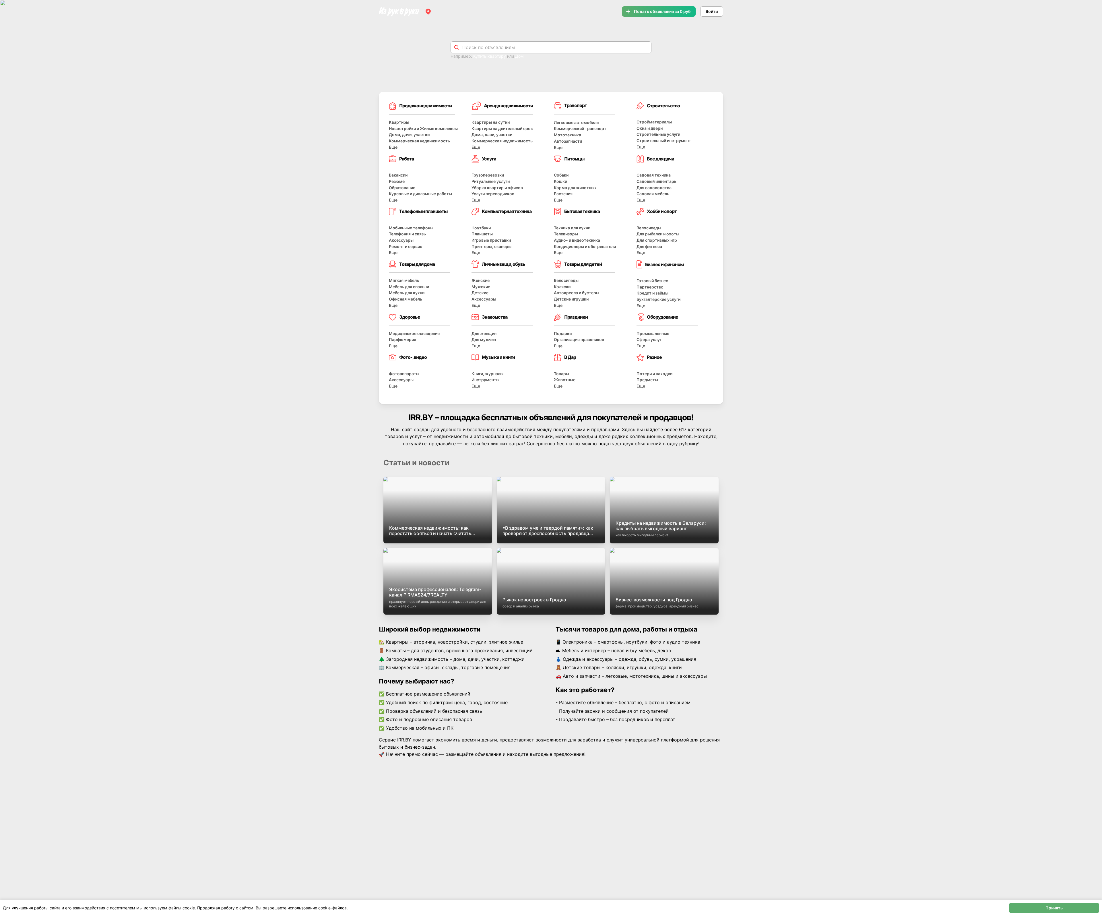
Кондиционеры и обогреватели (585, 246)
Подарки (563, 333)
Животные (564, 379)
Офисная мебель (405, 299)
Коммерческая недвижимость (419, 140)
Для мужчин (484, 339)
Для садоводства (654, 187)
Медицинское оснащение (414, 333)
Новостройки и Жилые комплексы (423, 128)
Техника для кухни (572, 227)
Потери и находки (654, 373)
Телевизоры (566, 233)
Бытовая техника (582, 211)
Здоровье (409, 317)
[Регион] (428, 11)
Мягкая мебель (404, 280)
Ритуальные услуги (491, 181)
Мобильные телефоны (411, 227)
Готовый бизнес (652, 280)
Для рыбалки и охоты (658, 233)
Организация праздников (579, 339)
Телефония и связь (407, 233)
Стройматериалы (654, 121)
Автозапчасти (568, 141)
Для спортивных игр (657, 240)
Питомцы (574, 159)
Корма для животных (575, 187)
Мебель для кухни (406, 292)
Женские (481, 280)
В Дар (570, 357)
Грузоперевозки (488, 175)
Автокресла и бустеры (576, 292)
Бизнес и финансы (664, 264)
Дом (519, 56)
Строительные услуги (658, 134)
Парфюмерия (402, 339)
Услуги (489, 159)
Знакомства (494, 317)
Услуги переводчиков (493, 193)
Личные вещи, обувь (503, 264)
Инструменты (485, 379)
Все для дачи (660, 159)
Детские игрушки (571, 299)
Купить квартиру (489, 56)
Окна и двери (650, 128)
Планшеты (482, 233)
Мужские (481, 286)
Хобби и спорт (662, 211)
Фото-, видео (413, 357)
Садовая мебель (653, 193)
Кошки (560, 181)
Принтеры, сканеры (491, 246)
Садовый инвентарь (656, 181)
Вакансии (398, 175)
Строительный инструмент (664, 140)
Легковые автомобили (576, 122)
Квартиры (399, 122)
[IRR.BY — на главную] (399, 12)
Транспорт (575, 105)
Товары (561, 373)
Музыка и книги (498, 357)
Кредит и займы (652, 293)
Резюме (397, 181)
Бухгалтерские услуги (658, 299)
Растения (563, 193)
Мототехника (567, 134)
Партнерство (650, 286)
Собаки (561, 175)
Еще (393, 147)
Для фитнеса (649, 246)
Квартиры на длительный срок (502, 128)
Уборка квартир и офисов (497, 187)
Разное (654, 357)
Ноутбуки (481, 227)
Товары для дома (417, 264)
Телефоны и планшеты (423, 211)
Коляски (562, 286)
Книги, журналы (487, 373)
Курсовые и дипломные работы (420, 193)
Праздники (576, 317)
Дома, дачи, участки (409, 134)
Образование (402, 187)
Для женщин (484, 333)
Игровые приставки (491, 240)
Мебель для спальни (409, 286)
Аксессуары (401, 240)
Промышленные (653, 333)
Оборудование (662, 317)
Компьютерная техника (506, 211)
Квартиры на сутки (491, 122)
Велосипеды (649, 227)
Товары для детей (583, 264)
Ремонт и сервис (405, 246)
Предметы (647, 379)
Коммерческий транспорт (580, 128)
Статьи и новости (416, 462)
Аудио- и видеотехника (577, 240)
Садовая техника (654, 175)
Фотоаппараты (404, 373)
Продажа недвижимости (425, 106)
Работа (406, 159)
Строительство (663, 106)
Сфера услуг (649, 339)
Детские (480, 292)
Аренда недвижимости (508, 106)
